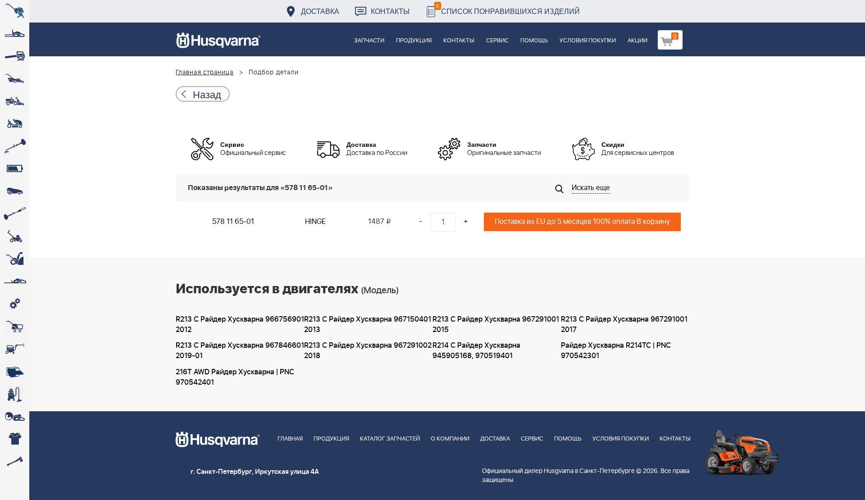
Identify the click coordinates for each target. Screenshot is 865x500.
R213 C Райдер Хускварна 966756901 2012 (240, 324)
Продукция (414, 40)
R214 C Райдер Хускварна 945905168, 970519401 (476, 350)
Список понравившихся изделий (508, 9)
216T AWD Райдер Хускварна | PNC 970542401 (235, 377)
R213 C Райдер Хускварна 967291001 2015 (495, 324)
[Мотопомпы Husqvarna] (14, 371)
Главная (290, 439)
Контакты (390, 11)
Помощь (534, 40)
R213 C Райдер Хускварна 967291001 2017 (624, 324)
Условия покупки (588, 40)
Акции (637, 40)
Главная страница (205, 72)
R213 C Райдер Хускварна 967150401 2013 (367, 324)
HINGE (315, 221)
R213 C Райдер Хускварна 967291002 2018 (368, 350)
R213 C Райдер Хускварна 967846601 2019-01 (240, 350)
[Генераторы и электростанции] (14, 326)
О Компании (450, 439)
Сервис (497, 40)
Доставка (320, 11)
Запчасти (369, 40)
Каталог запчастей (390, 439)
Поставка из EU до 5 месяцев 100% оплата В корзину (582, 221)
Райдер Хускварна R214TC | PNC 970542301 (616, 350)
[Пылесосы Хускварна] (14, 394)
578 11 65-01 (233, 221)
